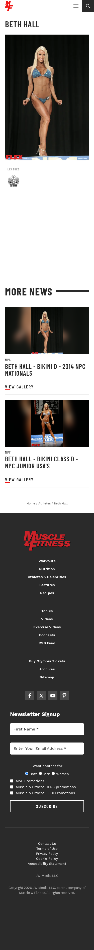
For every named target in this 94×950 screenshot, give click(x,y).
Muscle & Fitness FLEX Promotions (45, 793)
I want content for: (47, 766)
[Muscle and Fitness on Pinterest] (64, 695)
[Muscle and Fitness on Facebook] (29, 695)
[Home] (9, 9)
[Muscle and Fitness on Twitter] (41, 695)
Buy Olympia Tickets (47, 661)
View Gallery (19, 386)
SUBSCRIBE (47, 806)
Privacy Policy (47, 854)
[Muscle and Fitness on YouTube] (52, 695)
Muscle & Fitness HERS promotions (46, 787)
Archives (47, 669)
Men (46, 774)
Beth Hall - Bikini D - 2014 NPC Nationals (45, 369)
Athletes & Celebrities (47, 577)
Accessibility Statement (47, 864)
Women (62, 774)
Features (47, 585)
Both (34, 774)
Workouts (47, 561)
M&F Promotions (30, 781)
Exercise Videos (47, 627)
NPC (8, 360)
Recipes (47, 593)
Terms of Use (47, 849)
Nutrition (47, 569)
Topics (47, 611)
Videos (47, 619)
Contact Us (47, 844)
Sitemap (47, 677)
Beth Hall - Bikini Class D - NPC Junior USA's (41, 462)
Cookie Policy (47, 859)
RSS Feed (47, 643)
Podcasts (47, 635)
